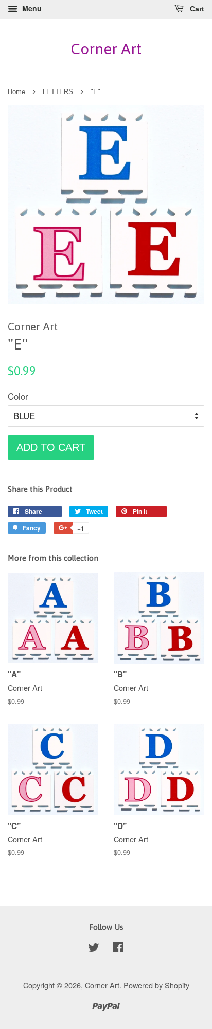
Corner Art (106, 49)
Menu (31, 8)
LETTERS (58, 92)
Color (18, 396)
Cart (196, 9)
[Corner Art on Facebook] (118, 948)
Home (16, 92)
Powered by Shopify (156, 985)
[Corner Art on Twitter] (93, 948)
